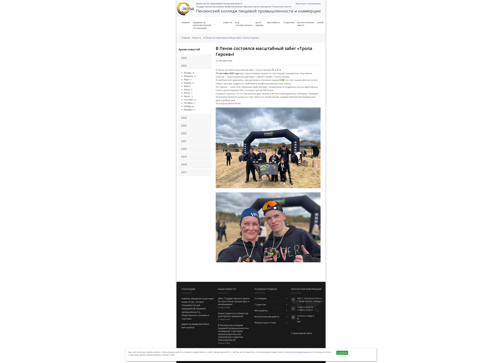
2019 (184, 156)
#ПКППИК (235, 103)
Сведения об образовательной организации (202, 25)
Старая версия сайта (301, 333)
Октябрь (188, 102)
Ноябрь (188, 106)
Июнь (187, 89)
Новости (227, 22)
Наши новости (227, 289)
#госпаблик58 (223, 103)
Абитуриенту (273, 22)
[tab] (195, 58)
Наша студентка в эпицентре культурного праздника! (233, 315)
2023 (184, 125)
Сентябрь (189, 99)
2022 (184, 133)
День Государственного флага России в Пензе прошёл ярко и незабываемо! (233, 301)
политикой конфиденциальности (299, 352)
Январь (188, 72)
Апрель (188, 82)
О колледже (260, 298)
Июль (187, 92)
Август (187, 96)
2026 (184, 58)
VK (298, 318)
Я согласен (342, 352)
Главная (186, 22)
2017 (184, 172)
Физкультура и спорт (265, 322)
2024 (184, 118)
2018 (184, 164)
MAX (299, 321)
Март (187, 79)
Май (186, 86)
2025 (184, 65)
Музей (320, 22)
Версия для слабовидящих (308, 3)
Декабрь (188, 109)
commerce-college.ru (305, 316)
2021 (184, 141)
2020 (184, 149)
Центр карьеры (259, 24)
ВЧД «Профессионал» (244, 24)
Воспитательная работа (305, 24)
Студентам (288, 22)
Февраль (188, 76)
